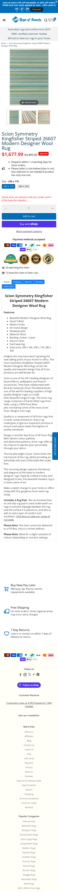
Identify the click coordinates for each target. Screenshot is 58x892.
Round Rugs (29, 866)
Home (3, 43)
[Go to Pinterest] (37, 675)
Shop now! (36, 9)
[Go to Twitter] (29, 675)
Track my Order (29, 803)
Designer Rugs (29, 830)
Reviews (29, 776)
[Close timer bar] (56, 2)
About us (29, 731)
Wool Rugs (29, 883)
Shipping (29, 794)
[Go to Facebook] (20, 675)
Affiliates (29, 736)
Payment (29, 763)
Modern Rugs (29, 848)
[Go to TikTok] (33, 675)
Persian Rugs (29, 861)
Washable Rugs (29, 879)
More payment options (29, 231)
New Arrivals (29, 821)
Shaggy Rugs (29, 874)
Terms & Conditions (29, 798)
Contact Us (29, 745)
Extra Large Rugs (29, 839)
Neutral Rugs (29, 852)
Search (29, 789)
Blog (29, 740)
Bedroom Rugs (29, 826)
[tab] (7, 282)
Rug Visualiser (29, 785)
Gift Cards (29, 758)
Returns (29, 772)
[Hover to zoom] (29, 76)
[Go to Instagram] (25, 675)
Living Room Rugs (29, 843)
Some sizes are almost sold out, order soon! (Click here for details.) (26, 199)
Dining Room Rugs (29, 834)
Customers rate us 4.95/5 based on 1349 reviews (29, 704)
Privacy (29, 767)
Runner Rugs (29, 870)
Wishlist (29, 807)
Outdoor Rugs (29, 857)
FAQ (29, 754)
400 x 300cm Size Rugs (29, 888)
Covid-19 (29, 749)
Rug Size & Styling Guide (29, 780)
